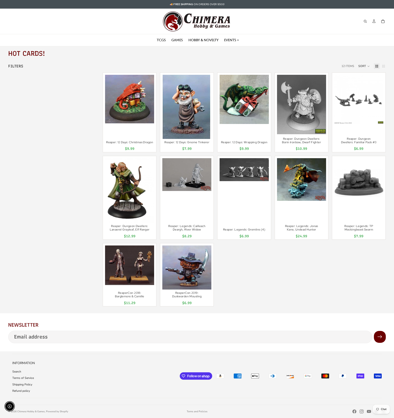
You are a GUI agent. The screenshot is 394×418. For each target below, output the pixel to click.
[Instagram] (361, 411)
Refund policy (21, 391)
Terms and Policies (197, 411)
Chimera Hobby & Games (31, 411)
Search (16, 372)
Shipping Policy (22, 384)
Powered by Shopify (57, 411)
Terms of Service (23, 378)
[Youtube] (369, 411)
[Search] (365, 21)
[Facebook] (354, 411)
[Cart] (382, 21)
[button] (364, 66)
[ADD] (147, 117)
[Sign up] (380, 337)
